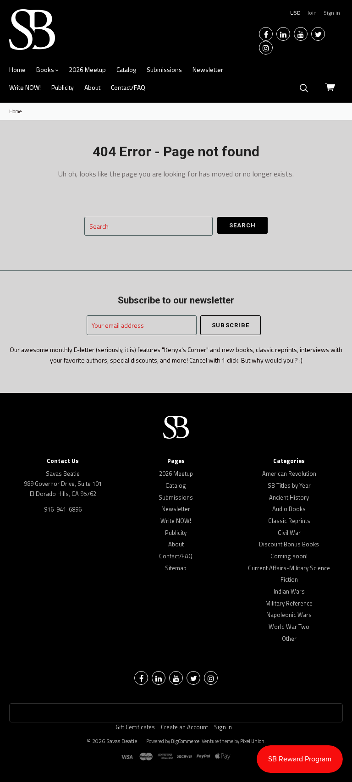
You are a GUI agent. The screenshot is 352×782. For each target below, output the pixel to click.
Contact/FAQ (128, 87)
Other (289, 638)
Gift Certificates (135, 727)
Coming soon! (289, 556)
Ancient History (289, 497)
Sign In (223, 727)
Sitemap (176, 568)
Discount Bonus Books (289, 544)
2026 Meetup (87, 69)
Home (17, 69)
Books (45, 69)
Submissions (164, 69)
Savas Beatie (122, 741)
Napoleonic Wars (289, 614)
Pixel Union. (253, 741)
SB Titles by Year (289, 485)
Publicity (62, 87)
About (92, 87)
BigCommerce (185, 741)
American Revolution (289, 473)
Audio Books (289, 508)
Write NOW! (25, 87)
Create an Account (184, 727)
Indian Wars (289, 591)
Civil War (289, 532)
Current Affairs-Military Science (289, 568)
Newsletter (207, 69)
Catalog (126, 69)
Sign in (332, 12)
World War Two (289, 626)
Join (312, 12)
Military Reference (289, 603)
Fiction (289, 579)
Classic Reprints (289, 520)
